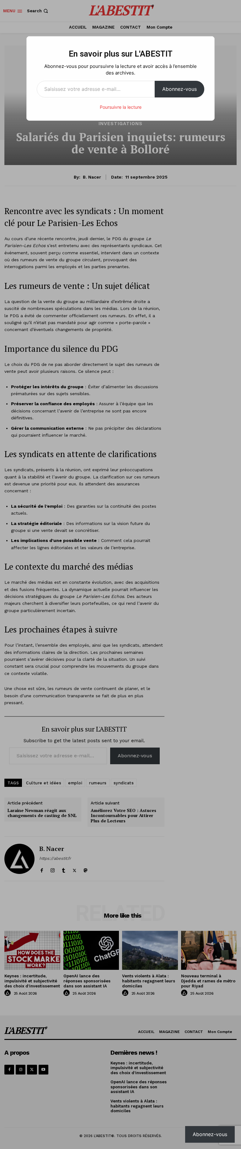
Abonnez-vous (179, 89)
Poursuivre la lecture (121, 107)
